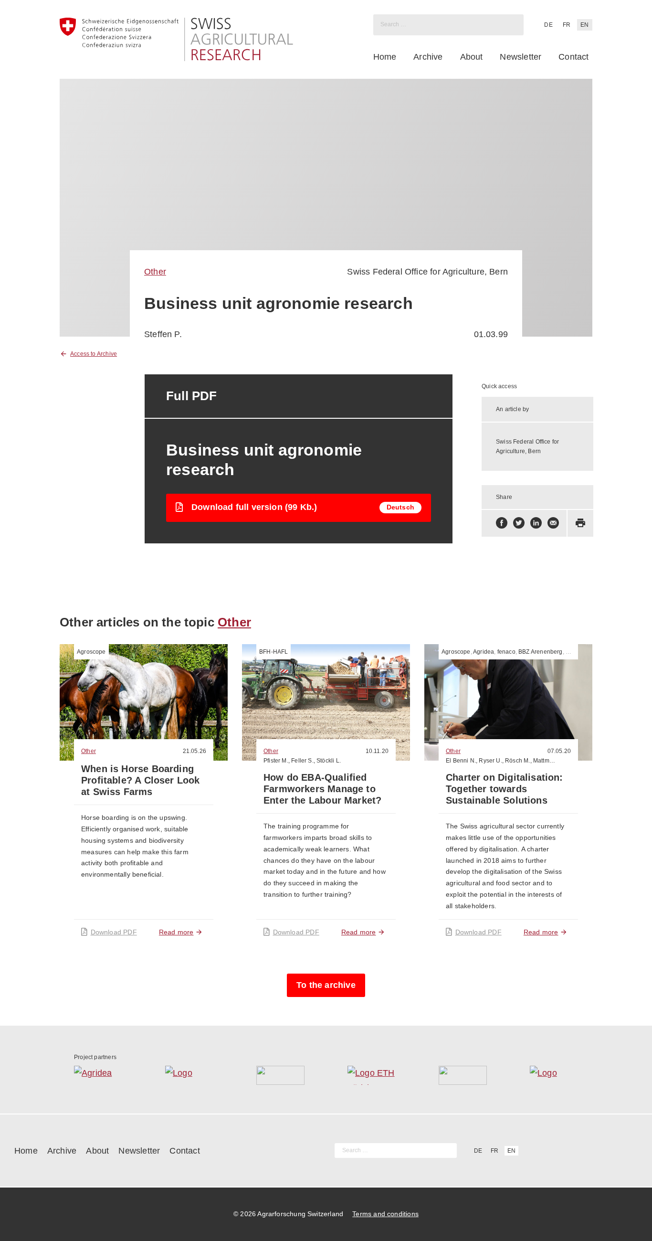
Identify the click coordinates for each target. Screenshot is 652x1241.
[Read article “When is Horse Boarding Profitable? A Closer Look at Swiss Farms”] (144, 702)
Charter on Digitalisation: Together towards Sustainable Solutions (504, 789)
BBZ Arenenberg (540, 651)
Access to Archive (93, 353)
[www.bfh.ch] (280, 1075)
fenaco (506, 651)
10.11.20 (377, 751)
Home (385, 57)
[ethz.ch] (371, 1075)
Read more (176, 932)
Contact (573, 57)
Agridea (483, 651)
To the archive (326, 985)
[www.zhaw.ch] (554, 1075)
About (471, 57)
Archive (427, 57)
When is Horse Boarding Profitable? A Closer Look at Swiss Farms (140, 780)
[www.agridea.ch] (98, 1075)
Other (155, 271)
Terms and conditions (385, 1214)
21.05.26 (194, 751)
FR (566, 24)
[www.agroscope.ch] (189, 1075)
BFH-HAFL (273, 651)
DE (548, 24)
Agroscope (91, 651)
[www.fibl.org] (463, 1075)
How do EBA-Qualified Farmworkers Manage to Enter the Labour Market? (322, 789)
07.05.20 (559, 751)
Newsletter (520, 57)
